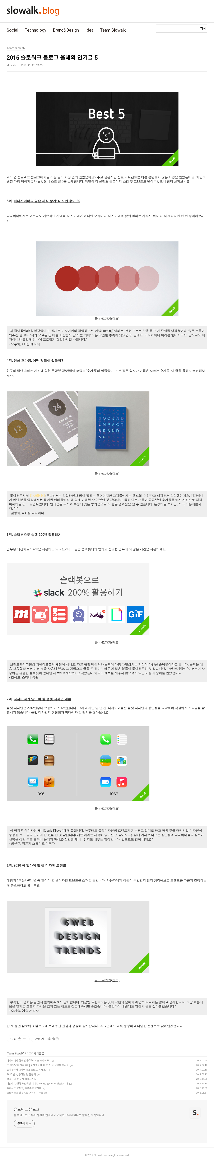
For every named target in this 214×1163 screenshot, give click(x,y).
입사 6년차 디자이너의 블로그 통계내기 (27, 1069)
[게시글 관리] (24, 1039)
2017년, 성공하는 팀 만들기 (21, 1074)
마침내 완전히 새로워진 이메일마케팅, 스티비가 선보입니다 (37, 1083)
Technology (35, 30)
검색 (203, 29)
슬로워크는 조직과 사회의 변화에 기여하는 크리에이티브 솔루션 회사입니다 (59, 1115)
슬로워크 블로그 (26, 1109)
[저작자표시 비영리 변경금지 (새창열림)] (53, 1039)
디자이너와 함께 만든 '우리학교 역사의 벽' (28, 1060)
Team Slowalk (113, 30)
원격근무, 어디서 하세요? (20, 1079)
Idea (89, 30)
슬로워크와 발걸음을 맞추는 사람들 (25, 1092)
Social (12, 30)
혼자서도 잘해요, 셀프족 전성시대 (24, 1088)
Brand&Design (66, 30)
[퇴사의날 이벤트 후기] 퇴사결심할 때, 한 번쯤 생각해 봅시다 (38, 1065)
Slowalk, (98, 1155)
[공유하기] (19, 1039)
